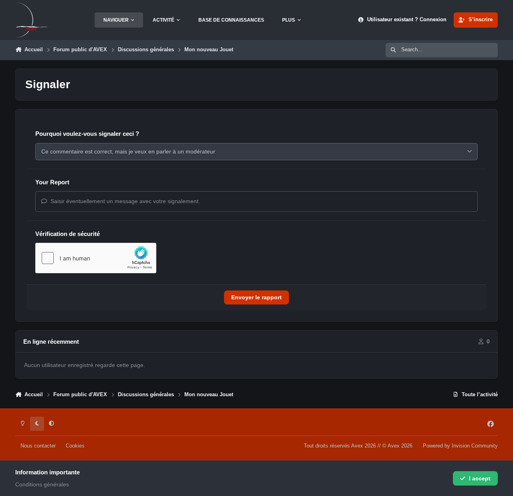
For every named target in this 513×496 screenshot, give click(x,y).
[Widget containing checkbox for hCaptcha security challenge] (95, 258)
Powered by (460, 446)
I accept (480, 478)
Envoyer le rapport (256, 297)
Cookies (75, 446)
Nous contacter (38, 446)
